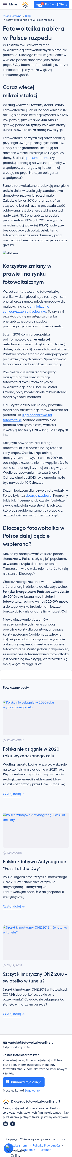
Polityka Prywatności (46, 1145)
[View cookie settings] (8, 1148)
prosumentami (37, 157)
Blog (28, 16)
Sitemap (46, 1150)
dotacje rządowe (38, 495)
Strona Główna (12, 16)
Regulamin (28, 1150)
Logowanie (32, 1090)
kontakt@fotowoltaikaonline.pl (31, 1042)
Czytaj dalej (12, 794)
